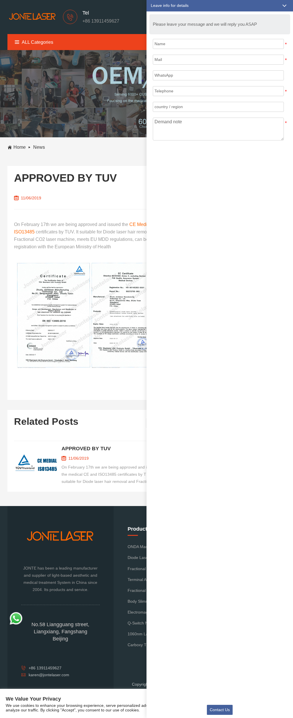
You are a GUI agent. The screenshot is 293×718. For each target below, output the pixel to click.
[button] (219, 5)
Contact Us (220, 709)
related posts (46, 421)
